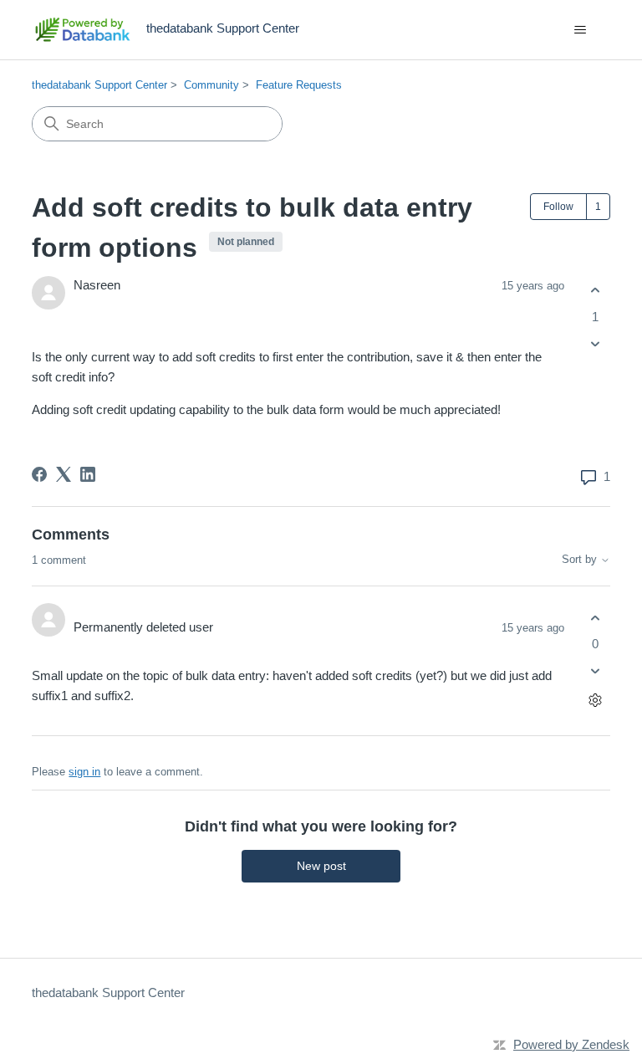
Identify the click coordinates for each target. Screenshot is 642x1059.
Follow (558, 206)
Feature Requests (299, 85)
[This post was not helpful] (595, 343)
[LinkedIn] (87, 474)
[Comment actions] (595, 700)
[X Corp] (63, 474)
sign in (84, 771)
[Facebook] (39, 474)
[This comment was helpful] (595, 617)
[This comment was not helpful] (595, 671)
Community (211, 85)
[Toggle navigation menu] (580, 30)
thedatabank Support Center (99, 85)
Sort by (581, 559)
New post (321, 865)
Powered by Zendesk (571, 1044)
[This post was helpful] (595, 290)
